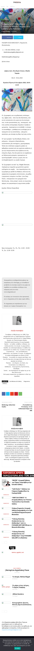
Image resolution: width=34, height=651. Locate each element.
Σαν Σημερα (17, 568)
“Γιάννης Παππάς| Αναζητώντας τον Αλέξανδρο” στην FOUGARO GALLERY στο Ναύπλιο (21, 535)
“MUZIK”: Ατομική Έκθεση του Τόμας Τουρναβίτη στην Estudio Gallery (22, 482)
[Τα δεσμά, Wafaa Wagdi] (6, 579)
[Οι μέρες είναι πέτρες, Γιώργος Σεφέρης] (6, 587)
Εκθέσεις (12, 6)
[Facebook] (17, 464)
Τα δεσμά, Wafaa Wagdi (21, 577)
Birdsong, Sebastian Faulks (8, 406)
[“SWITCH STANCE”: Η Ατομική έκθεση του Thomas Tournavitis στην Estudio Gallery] (6, 500)
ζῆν (7, 6)
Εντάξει (17, 648)
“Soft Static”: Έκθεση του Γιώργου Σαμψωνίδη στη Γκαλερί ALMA (21, 491)
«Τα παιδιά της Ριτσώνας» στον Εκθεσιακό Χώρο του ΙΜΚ (25, 407)
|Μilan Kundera (18, 594)
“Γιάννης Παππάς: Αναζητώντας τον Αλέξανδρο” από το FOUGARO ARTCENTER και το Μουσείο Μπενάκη (22, 523)
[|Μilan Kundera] (6, 596)
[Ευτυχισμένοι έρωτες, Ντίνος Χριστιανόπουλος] (6, 605)
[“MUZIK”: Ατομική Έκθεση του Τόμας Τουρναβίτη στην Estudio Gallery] (6, 482)
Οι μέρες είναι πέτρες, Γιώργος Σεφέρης (20, 586)
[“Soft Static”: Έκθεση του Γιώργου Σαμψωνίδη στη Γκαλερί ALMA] (6, 491)
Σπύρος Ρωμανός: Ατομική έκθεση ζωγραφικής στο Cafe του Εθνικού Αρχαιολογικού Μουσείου (22, 511)
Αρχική (3, 6)
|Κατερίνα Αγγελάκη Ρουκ (17, 570)
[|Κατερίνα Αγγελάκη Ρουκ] (17, 559)
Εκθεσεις (6, 486)
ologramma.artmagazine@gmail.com (11, 630)
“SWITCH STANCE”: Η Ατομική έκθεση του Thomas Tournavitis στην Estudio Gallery (22, 501)
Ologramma (27, 381)
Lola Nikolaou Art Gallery (15, 381)
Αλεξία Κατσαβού (6, 31)
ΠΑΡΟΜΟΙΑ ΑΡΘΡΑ (13, 472)
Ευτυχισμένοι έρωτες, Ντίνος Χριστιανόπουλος (21, 604)
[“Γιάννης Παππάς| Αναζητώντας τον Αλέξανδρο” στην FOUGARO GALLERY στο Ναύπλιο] (6, 534)
